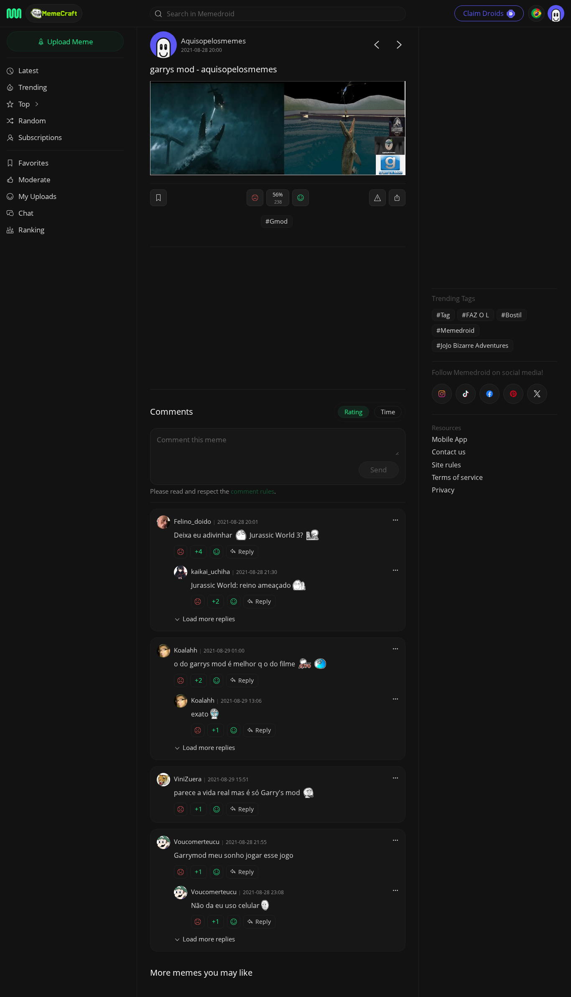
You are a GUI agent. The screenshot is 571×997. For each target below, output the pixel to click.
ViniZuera (187, 779)
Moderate (34, 179)
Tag (445, 315)
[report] (377, 197)
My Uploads (37, 196)
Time (388, 412)
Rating (353, 412)
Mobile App (449, 439)
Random (32, 120)
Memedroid (457, 330)
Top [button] (24, 104)
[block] (397, 197)
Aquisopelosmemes (213, 41)
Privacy (443, 490)
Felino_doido (192, 521)
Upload (69, 41)
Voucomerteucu (196, 841)
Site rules (446, 464)
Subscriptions (40, 137)
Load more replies (209, 619)
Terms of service (457, 477)
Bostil (513, 315)
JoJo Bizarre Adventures (474, 345)
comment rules (252, 491)
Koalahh (185, 650)
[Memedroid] (14, 13)
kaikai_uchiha (210, 571)
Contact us (449, 451)
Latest (28, 70)
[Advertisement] (494, 156)
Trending (32, 87)
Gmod (279, 221)
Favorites (33, 163)
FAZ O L (477, 315)
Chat (25, 213)
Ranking (31, 230)
